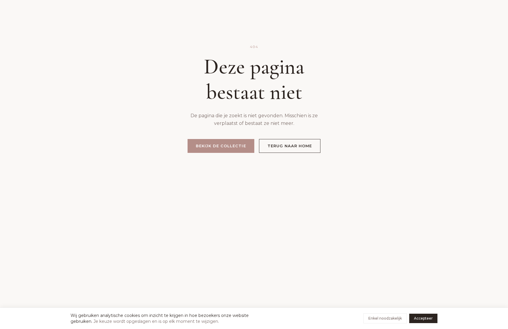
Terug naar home (290, 145)
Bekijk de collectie (221, 145)
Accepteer (423, 318)
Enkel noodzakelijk (385, 318)
